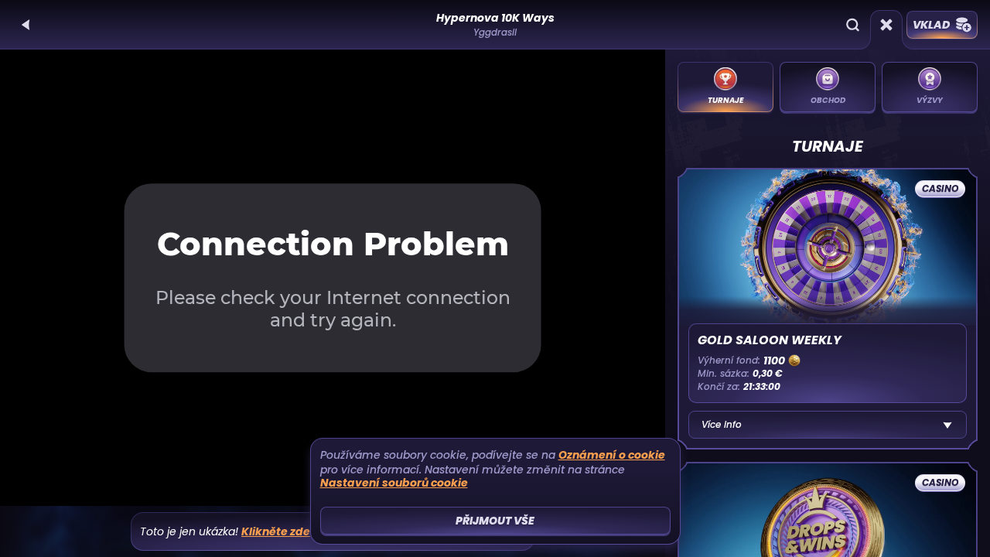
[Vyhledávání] (852, 25)
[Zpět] (26, 25)
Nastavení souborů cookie (394, 483)
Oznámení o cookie (611, 455)
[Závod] (886, 25)
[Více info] (947, 425)
